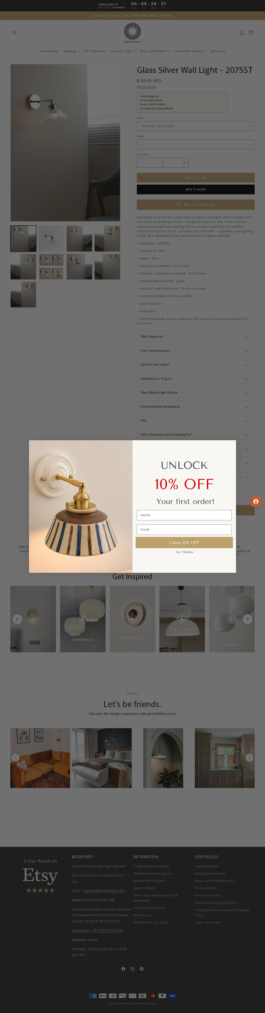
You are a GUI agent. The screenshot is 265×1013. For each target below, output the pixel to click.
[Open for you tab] (256, 501)
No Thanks (184, 552)
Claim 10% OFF (184, 542)
